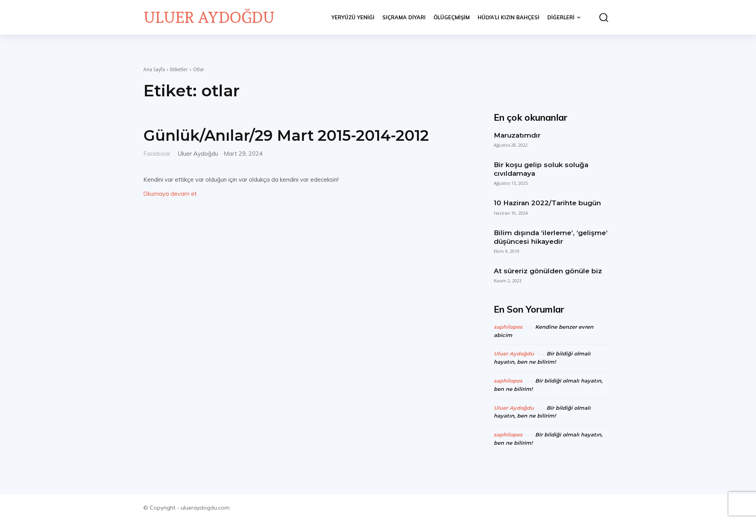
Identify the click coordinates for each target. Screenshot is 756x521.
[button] (600, 17)
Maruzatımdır (517, 135)
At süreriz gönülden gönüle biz (548, 271)
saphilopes (508, 327)
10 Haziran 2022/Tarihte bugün (547, 203)
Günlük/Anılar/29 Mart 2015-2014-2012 (286, 135)
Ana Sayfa (154, 69)
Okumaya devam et (170, 194)
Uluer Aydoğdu (198, 153)
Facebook (156, 153)
